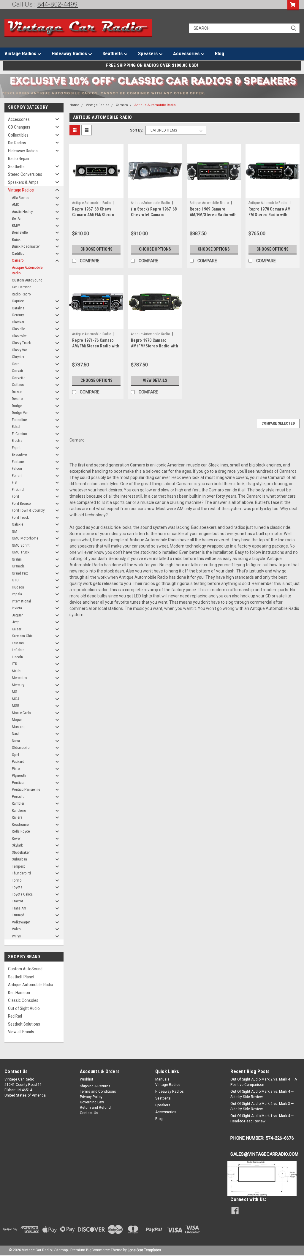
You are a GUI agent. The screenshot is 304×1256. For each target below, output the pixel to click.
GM (14, 531)
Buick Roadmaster (26, 246)
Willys (16, 936)
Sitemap (61, 1250)
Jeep (16, 622)
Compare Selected (278, 423)
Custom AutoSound (27, 280)
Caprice (18, 301)
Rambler (18, 803)
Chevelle (18, 329)
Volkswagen (21, 922)
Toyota (17, 887)
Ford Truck (20, 517)
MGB (15, 705)
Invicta (17, 608)
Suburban (19, 859)
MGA (15, 699)
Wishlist (86, 1079)
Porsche (18, 796)
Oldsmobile (20, 747)
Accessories (187, 53)
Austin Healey (22, 211)
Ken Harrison (21, 287)
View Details (155, 380)
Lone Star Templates (144, 1250)
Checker (18, 322)
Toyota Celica (22, 894)
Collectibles (18, 135)
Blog (219, 53)
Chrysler (18, 357)
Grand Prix (20, 573)
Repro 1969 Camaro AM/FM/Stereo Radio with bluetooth (213, 215)
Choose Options (96, 249)
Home (74, 105)
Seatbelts (113, 53)
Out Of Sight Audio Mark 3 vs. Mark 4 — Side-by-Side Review (262, 1094)
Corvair (17, 370)
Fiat (15, 482)
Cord (16, 364)
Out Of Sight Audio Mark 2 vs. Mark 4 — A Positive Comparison (263, 1082)
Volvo (16, 929)
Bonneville (20, 232)
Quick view (96, 193)
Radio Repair (18, 158)
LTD (14, 664)
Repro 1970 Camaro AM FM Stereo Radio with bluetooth (269, 215)
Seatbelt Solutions (24, 1024)
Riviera (17, 817)
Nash (16, 733)
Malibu (17, 671)
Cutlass (18, 384)
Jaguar (17, 615)
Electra (17, 440)
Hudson (18, 587)
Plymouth (19, 775)
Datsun (17, 392)
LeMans (18, 643)
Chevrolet (19, 336)
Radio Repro (21, 294)
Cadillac (18, 253)
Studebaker (21, 852)
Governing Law (92, 1102)
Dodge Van (20, 412)
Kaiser (16, 629)
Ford (15, 496)
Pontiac (17, 782)
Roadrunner (21, 824)
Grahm (17, 559)
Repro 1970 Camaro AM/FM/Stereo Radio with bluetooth (154, 346)
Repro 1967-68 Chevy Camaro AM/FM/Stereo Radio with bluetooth (93, 215)
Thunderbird (21, 873)
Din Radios (17, 142)
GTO (15, 580)
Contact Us (89, 1113)
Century (18, 315)
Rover (16, 838)
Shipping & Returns (95, 1086)
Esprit (16, 447)
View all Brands (21, 1031)
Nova (16, 740)
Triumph (18, 915)
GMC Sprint (21, 545)
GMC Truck (20, 552)
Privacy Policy (91, 1097)
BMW (16, 225)
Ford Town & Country (28, 510)
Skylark (17, 845)
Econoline (19, 419)
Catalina (18, 308)
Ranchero (19, 810)
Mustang (19, 727)
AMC (15, 204)
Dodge (17, 406)
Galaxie (17, 524)
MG (14, 691)
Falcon (17, 468)
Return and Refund (95, 1107)
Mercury (18, 685)
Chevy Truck (21, 343)
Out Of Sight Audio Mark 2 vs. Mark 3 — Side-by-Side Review (262, 1106)
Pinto (16, 768)
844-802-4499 (57, 4)
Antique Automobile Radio (27, 270)
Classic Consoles (23, 1000)
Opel (15, 754)
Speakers (148, 53)
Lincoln (17, 657)
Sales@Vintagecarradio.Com (264, 1154)
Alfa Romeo (20, 197)
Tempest (18, 866)
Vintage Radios (20, 53)
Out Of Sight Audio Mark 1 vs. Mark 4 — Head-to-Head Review (262, 1118)
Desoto (17, 398)
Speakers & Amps (23, 182)
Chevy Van (20, 350)
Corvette (18, 378)
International (21, 601)
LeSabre (18, 650)
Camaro (18, 260)
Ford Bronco (21, 503)
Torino (17, 880)
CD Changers (19, 127)
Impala (17, 594)
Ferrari (17, 475)
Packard (18, 761)
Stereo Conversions (25, 174)
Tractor (17, 901)
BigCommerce (98, 1250)
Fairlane (18, 461)
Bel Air (17, 218)
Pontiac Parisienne (26, 789)
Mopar (17, 719)
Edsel (16, 426)
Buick (16, 239)
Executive (19, 454)
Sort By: (136, 130)
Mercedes (19, 678)
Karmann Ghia (22, 636)
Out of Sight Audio (24, 1008)
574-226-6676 (280, 1138)
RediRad (15, 1016)
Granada (18, 566)
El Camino (19, 433)
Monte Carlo (21, 713)
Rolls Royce (21, 831)
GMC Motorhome (25, 538)
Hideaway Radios (70, 53)
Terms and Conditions (98, 1091)
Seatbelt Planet (21, 977)
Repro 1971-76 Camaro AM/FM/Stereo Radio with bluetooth (95, 346)
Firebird (18, 489)
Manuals (162, 1079)
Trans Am (19, 908)
